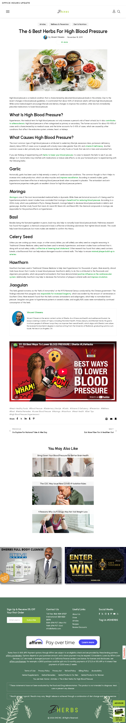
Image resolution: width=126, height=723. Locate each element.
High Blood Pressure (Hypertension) (25, 414)
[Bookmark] (116, 418)
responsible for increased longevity (56, 294)
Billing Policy (84, 671)
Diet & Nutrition (80, 24)
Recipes (75, 624)
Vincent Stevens (57, 37)
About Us (76, 614)
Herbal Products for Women (92, 675)
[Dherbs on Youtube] (114, 614)
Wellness (105, 409)
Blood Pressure (36, 409)
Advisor (119, 703)
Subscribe (31, 620)
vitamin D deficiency (94, 146)
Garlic (66, 409)
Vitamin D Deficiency (79, 409)
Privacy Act (57, 671)
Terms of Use (29, 671)
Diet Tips (90, 411)
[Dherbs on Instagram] (105, 614)
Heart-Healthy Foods (19, 409)
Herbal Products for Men (68, 675)
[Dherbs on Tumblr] (108, 614)
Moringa (13, 197)
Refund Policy (70, 671)
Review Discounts (79, 627)
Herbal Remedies (24, 411)
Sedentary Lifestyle (53, 409)
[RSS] (117, 614)
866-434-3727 (60, 614)
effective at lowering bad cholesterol (53, 248)
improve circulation (99, 277)
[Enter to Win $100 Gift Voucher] (95, 565)
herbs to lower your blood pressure (58, 155)
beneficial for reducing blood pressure (83, 200)
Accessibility (97, 671)
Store (74, 617)
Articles (43, 24)
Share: (12, 419)
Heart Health (79, 411)
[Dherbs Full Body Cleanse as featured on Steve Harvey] (30, 565)
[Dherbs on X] (102, 614)
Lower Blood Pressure (42, 411)
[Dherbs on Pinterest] (111, 614)
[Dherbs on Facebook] (99, 614)
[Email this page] (111, 418)
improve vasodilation (69, 177)
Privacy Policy (44, 671)
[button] (63, 42)
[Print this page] (106, 418)
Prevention (95, 409)
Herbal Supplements (30, 675)
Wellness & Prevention (60, 24)
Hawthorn (67, 411)
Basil (13, 411)
